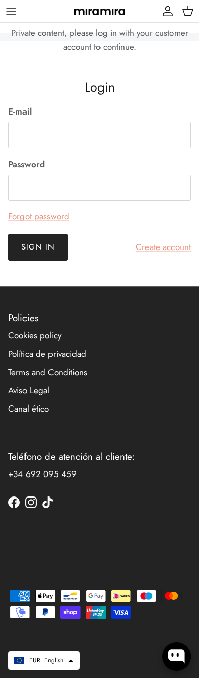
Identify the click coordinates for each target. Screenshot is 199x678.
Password (26, 164)
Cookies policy (34, 335)
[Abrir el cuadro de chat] (176, 656)
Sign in (38, 247)
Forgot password (38, 216)
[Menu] (11, 11)
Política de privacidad (47, 354)
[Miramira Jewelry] (99, 11)
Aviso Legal (28, 390)
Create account (163, 247)
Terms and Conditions (47, 372)
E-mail (20, 112)
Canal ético (28, 408)
